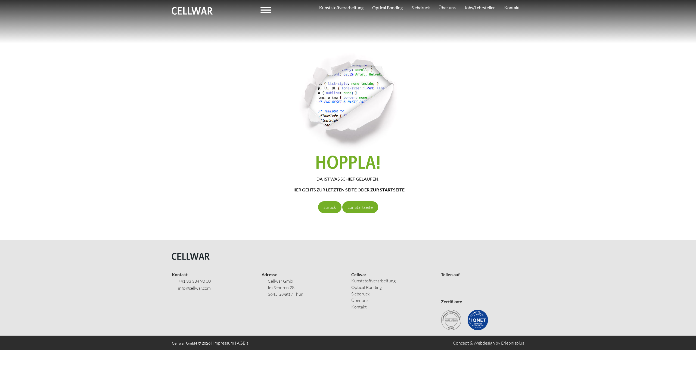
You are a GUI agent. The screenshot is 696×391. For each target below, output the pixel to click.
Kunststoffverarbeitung (373, 280)
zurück (330, 207)
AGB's (242, 343)
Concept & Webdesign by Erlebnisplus (488, 343)
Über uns (359, 300)
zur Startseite (360, 207)
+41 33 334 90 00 (194, 281)
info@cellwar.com (194, 288)
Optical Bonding (366, 287)
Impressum (223, 343)
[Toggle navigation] (265, 11)
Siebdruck (360, 294)
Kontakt (359, 307)
